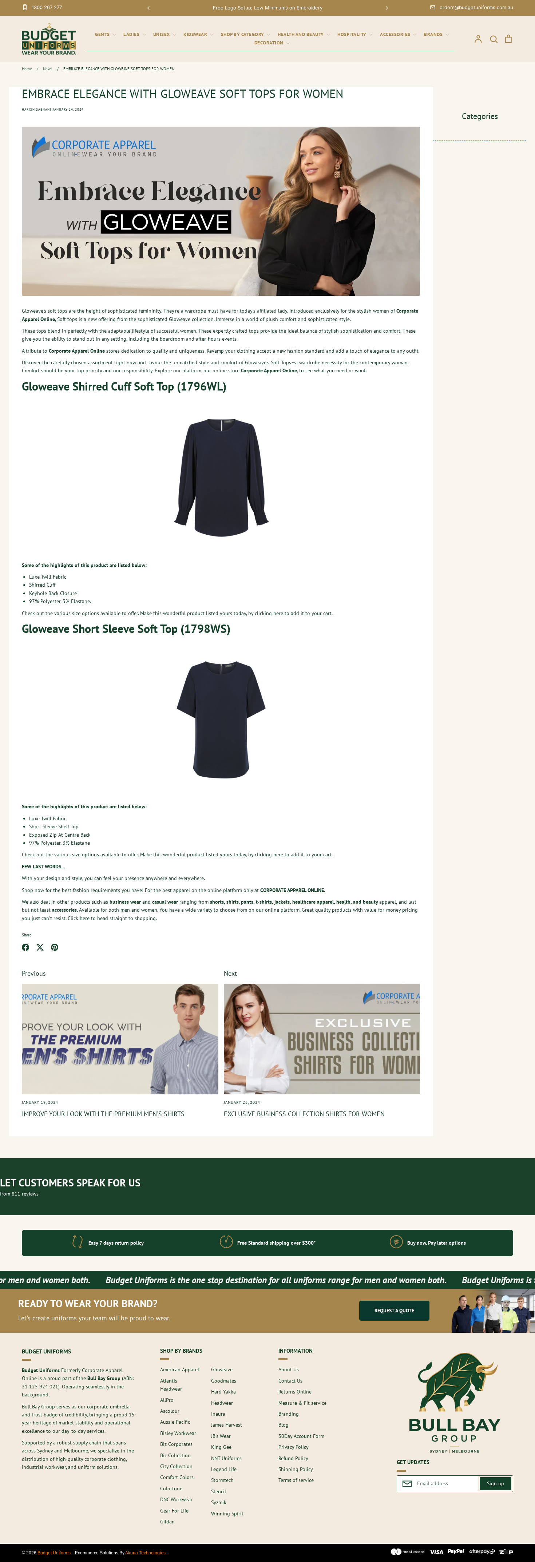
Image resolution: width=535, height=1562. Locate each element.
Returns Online (295, 1391)
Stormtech (222, 1480)
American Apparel (179, 1369)
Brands (434, 34)
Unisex (162, 34)
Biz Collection (175, 1455)
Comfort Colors (177, 1477)
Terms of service (296, 1480)
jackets (282, 902)
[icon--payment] (408, 1553)
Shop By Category (243, 34)
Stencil (218, 1491)
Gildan (167, 1521)
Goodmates (223, 1380)
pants (247, 902)
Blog (283, 1425)
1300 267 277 (47, 7)
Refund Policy (293, 1458)
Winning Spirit (227, 1513)
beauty (370, 902)
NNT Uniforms (226, 1458)
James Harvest (226, 1425)
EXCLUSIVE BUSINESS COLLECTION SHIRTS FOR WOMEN (304, 1114)
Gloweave (222, 1369)
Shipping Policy (295, 1469)
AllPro (167, 1400)
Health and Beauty (301, 34)
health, (344, 902)
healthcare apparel (313, 902)
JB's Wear (221, 1436)
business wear (125, 902)
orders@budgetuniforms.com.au (476, 7)
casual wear (165, 902)
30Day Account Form (301, 1436)
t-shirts (264, 902)
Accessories (396, 34)
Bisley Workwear (178, 1433)
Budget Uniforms (54, 1552)
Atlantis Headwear (171, 1384)
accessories (64, 910)
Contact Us (290, 1380)
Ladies (132, 34)
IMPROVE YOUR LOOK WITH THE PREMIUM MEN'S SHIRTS (103, 1114)
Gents (103, 34)
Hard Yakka (223, 1391)
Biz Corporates (176, 1444)
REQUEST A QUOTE (394, 1310)
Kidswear (196, 34)
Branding (288, 1414)
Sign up (495, 1483)
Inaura (218, 1414)
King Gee (221, 1447)
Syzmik (218, 1502)
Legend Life (224, 1469)
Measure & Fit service (302, 1403)
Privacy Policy (293, 1447)
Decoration (269, 43)
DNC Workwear (176, 1499)
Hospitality (352, 34)
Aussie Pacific (175, 1422)
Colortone (171, 1488)
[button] (148, 8)
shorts (217, 902)
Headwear (222, 1403)
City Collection (176, 1466)
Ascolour (169, 1411)
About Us (288, 1369)
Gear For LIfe (174, 1510)
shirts (232, 902)
